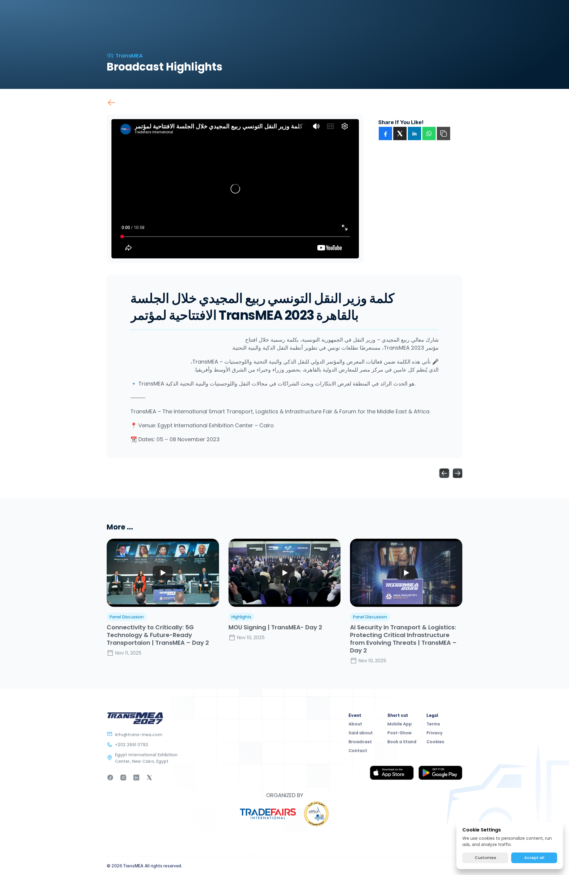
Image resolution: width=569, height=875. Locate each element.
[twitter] (400, 133)
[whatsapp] (429, 133)
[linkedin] (414, 133)
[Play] (163, 573)
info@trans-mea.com (138, 734)
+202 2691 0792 (131, 745)
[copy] (443, 133)
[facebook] (385, 133)
